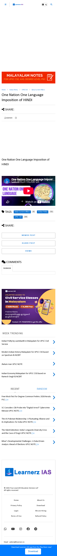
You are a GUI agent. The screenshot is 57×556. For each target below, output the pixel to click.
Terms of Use (16, 516)
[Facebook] (28, 529)
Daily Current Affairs (38, 90)
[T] (35, 529)
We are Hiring (40, 511)
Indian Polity (13, 90)
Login (16, 511)
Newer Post (28, 235)
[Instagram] (20, 529)
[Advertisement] (28, 39)
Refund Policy (40, 516)
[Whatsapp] (5, 529)
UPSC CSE (25, 90)
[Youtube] (13, 529)
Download (33, 551)
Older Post (28, 243)
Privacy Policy (16, 506)
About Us (41, 500)
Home (3, 90)
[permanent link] (16, 117)
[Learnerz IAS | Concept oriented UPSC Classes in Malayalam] (18, 6)
